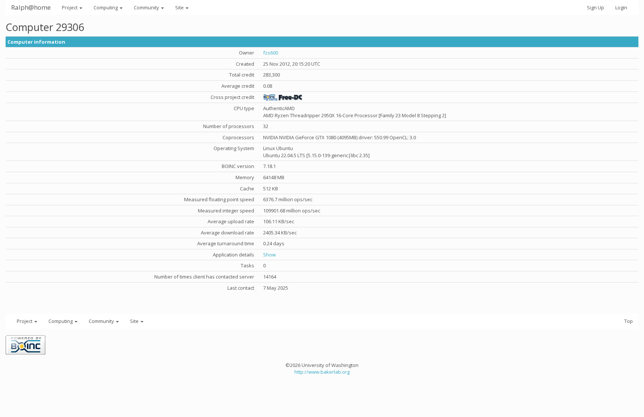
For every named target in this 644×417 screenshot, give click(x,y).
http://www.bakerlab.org (322, 371)
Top (628, 321)
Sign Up (595, 7)
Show (269, 254)
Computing (106, 7)
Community (147, 7)
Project (70, 7)
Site (180, 7)
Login (621, 7)
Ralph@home (31, 7)
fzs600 (270, 52)
